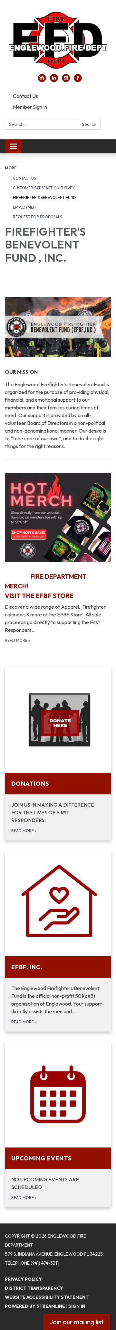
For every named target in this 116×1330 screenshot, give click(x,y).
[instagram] (66, 80)
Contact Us (25, 96)
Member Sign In (30, 107)
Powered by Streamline (35, 1306)
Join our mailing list (77, 1322)
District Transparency (34, 1288)
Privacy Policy (23, 1279)
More (11, 167)
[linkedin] (54, 80)
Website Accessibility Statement (47, 1297)
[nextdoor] (42, 80)
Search (89, 124)
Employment (25, 207)
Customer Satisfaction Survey (44, 187)
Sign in (76, 1306)
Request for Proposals (37, 216)
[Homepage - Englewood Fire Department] (58, 40)
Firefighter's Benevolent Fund (44, 197)
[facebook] (78, 80)
